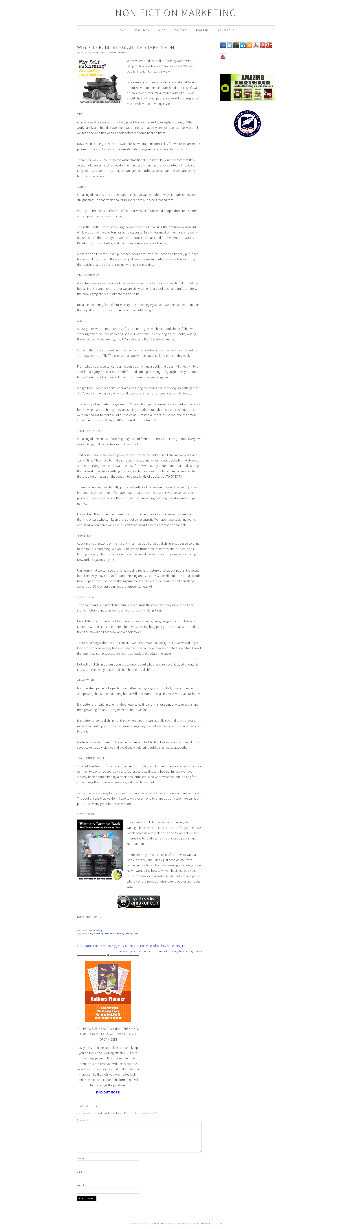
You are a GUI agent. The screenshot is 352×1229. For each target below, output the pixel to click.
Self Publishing (95, 930)
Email (81, 1171)
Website (81, 1185)
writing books (132, 933)
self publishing (96, 933)
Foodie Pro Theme (162, 1223)
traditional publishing (114, 933)
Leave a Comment (117, 52)
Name (81, 1158)
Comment (83, 1120)
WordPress (207, 1223)
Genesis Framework (187, 1223)
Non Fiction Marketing (176, 12)
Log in (218, 1223)
